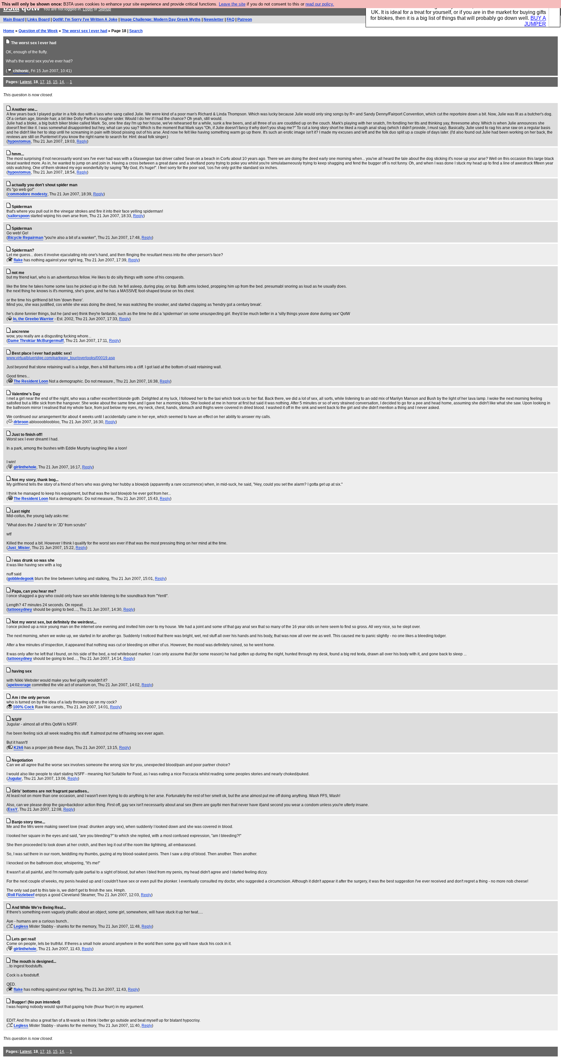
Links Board (38, 19)
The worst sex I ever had (84, 31)
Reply (82, 141)
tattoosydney (20, 609)
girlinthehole (25, 467)
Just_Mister (19, 547)
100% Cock (23, 707)
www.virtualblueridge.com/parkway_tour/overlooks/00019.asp (60, 358)
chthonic (21, 71)
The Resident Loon (31, 381)
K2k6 (18, 747)
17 (42, 82)
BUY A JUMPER (535, 21)
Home (8, 31)
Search (136, 31)
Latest (25, 82)
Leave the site (232, 4)
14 (61, 82)
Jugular (15, 778)
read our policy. (319, 4)
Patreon (244, 19)
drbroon (21, 422)
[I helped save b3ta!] (9, 71)
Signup (104, 9)
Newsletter (214, 19)
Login (88, 9)
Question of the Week (38, 31)
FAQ (230, 19)
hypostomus (19, 141)
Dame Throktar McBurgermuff (36, 340)
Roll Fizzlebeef (21, 895)
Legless (21, 926)
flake (18, 260)
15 (55, 82)
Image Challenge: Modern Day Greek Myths (160, 19)
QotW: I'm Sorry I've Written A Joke (85, 19)
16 (48, 82)
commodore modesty (27, 194)
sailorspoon (19, 216)
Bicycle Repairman (25, 237)
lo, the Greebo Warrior (33, 319)
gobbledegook (21, 578)
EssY (13, 809)
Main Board (13, 19)
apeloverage (19, 685)
